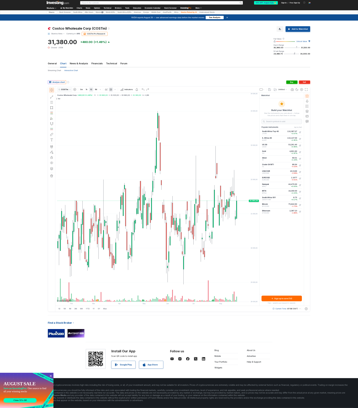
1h (86, 89)
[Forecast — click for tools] (51, 129)
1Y (94, 309)
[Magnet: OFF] (51, 146)
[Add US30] (300, 146)
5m (81, 89)
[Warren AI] (307, 121)
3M (75, 309)
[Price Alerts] (137, 89)
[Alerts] (307, 101)
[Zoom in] (153, 298)
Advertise (251, 356)
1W (64, 309)
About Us (251, 350)
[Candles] (111, 89)
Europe (146, 12)
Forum (123, 63)
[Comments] (307, 116)
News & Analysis (79, 63)
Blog (217, 350)
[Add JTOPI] (300, 132)
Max (105, 309)
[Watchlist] (307, 96)
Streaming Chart (54, 70)
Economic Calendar (153, 8)
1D (91, 89)
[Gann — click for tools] (51, 118)
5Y (99, 309)
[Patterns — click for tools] (51, 123)
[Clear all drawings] (51, 175)
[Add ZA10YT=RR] (300, 198)
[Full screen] (306, 89)
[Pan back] (157, 298)
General (52, 63)
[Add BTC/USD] (300, 205)
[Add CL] (300, 165)
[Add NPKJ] (300, 185)
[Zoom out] (150, 298)
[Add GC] (300, 152)
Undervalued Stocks (207, 12)
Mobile (218, 356)
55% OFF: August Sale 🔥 (266, 3)
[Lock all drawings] (51, 157)
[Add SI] (300, 159)
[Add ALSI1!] (300, 139)
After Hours (89, 12)
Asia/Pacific (167, 12)
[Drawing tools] (56, 199)
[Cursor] (51, 90)
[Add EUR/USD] (300, 179)
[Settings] (306, 309)
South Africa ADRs (124, 12)
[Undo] (143, 89)
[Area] (106, 89)
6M (81, 309)
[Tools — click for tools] (51, 134)
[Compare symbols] (75, 89)
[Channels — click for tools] (51, 102)
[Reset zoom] (165, 298)
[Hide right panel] (258, 199)
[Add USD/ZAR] (300, 172)
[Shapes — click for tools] (51, 107)
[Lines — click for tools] (51, 97)
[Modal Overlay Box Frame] (26, 390)
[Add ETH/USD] (300, 212)
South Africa (77, 12)
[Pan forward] (161, 298)
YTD (88, 309)
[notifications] (304, 2)
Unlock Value (301, 41)
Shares (51, 12)
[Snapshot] (292, 89)
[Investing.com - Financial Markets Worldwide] (58, 3)
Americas (137, 12)
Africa (176, 12)
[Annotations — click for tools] (51, 139)
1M (96, 89)
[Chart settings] (301, 89)
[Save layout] (269, 89)
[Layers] (52, 169)
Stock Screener (170, 8)
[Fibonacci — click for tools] (51, 113)
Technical (111, 63)
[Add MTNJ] (300, 192)
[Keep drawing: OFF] (51, 152)
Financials (97, 63)
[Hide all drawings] (51, 162)
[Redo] (148, 89)
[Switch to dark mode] (297, 89)
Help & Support (254, 362)
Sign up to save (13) (283, 298)
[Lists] (307, 106)
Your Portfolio (221, 362)
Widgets (218, 367)
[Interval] (100, 89)
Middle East (155, 12)
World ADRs (110, 12)
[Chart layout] (262, 89)
